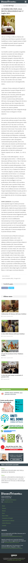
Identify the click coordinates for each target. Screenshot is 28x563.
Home (3, 506)
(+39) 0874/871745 (8, 502)
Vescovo (4, 508)
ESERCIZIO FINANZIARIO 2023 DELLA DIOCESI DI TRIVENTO (12, 470)
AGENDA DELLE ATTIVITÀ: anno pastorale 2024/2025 (13, 393)
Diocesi (4, 511)
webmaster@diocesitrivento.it (11, 542)
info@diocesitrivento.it (10, 500)
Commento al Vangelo (7, 518)
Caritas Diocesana (6, 523)
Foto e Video (5, 515)
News (3, 513)
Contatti (4, 525)
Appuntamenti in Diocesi (8, 520)
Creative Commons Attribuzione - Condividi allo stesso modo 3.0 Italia (16, 560)
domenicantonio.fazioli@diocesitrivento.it (11, 536)
